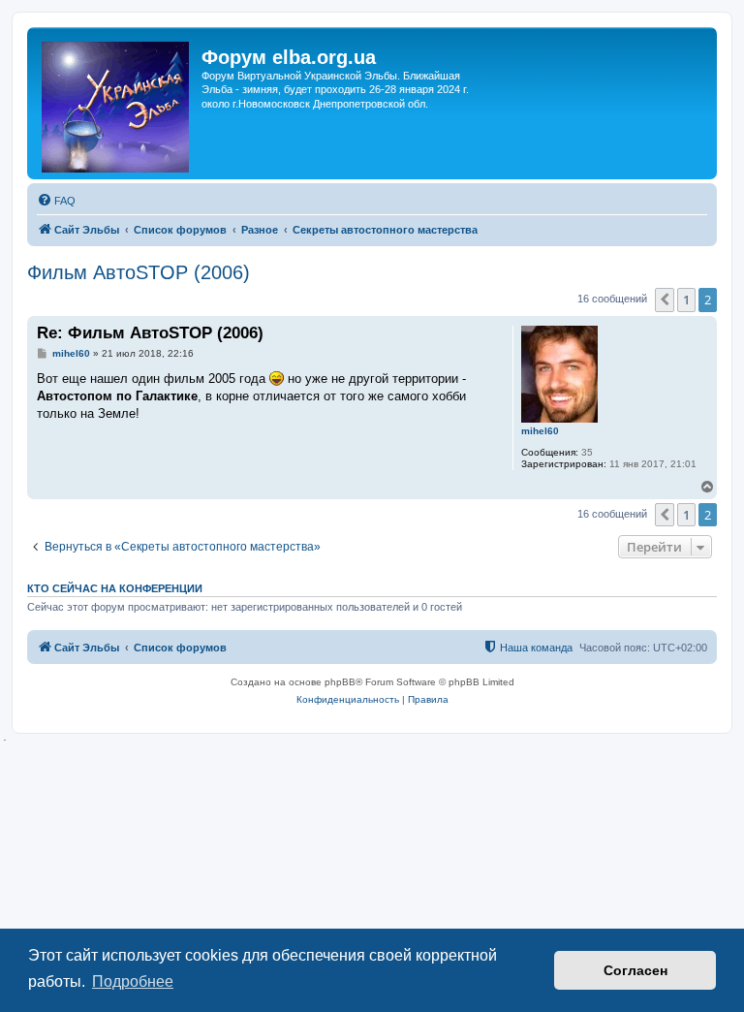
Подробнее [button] (132, 981)
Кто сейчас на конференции (114, 588)
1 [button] (686, 299)
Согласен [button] (635, 970)
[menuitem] (56, 200)
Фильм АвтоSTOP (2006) (138, 272)
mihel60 (540, 431)
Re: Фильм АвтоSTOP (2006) (150, 333)
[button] (664, 299)
